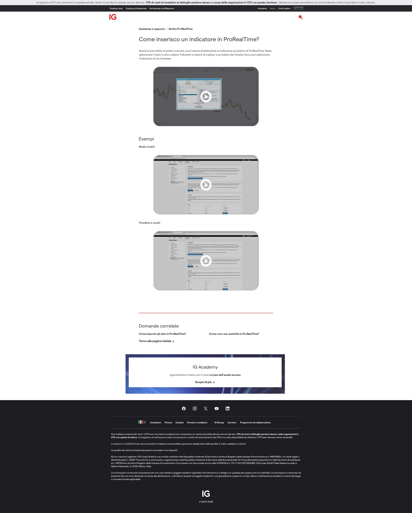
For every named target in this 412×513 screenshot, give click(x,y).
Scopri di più (203, 382)
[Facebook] (185, 408)
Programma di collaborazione (255, 422)
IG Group (219, 422)
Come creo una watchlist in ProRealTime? (234, 333)
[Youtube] (217, 408)
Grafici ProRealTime (181, 28)
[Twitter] (207, 408)
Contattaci (155, 422)
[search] (300, 16)
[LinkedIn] (228, 408)
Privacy (168, 422)
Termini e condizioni (197, 422)
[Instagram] (196, 408)
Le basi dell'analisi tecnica (225, 374)
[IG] (113, 17)
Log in (299, 8)
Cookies (179, 422)
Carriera (232, 422)
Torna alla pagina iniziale (155, 340)
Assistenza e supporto (152, 28)
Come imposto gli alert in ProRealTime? (162, 333)
